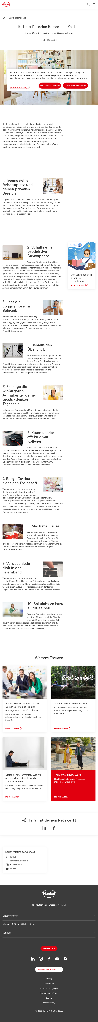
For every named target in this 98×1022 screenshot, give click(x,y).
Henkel (12, 857)
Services (7, 932)
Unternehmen (10, 915)
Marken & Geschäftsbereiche (19, 924)
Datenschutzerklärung (49, 993)
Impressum (49, 983)
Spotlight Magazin (18, 17)
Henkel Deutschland (18, 860)
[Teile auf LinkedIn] (44, 828)
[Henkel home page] (4, 18)
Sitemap (49, 979)
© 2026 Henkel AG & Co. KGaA (49, 1011)
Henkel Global (15, 864)
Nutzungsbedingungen (49, 988)
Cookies (49, 998)
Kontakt (47, 948)
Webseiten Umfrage (47, 969)
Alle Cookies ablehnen (50, 85)
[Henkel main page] (6, 4)
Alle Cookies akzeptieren (75, 85)
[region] (49, 80)
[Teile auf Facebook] (53, 828)
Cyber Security (49, 1003)
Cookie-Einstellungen (19, 87)
